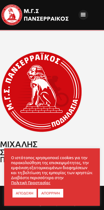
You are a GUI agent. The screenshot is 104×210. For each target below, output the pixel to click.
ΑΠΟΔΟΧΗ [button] (24, 193)
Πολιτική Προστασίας (30, 182)
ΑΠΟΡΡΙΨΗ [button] (50, 193)
